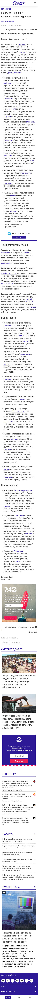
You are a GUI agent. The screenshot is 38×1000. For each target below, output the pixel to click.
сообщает (14, 439)
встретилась (8, 422)
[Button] (10, 29)
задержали (5, 253)
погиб (32, 161)
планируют (8, 477)
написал (23, 52)
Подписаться (19, 237)
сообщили (22, 44)
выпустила (8, 99)
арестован (22, 399)
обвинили (19, 336)
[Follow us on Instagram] (17, 981)
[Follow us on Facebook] (3, 981)
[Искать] (30, 997)
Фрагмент (20, 515)
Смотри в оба (11, 887)
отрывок (7, 506)
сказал (13, 195)
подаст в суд (25, 354)
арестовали (27, 253)
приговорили (26, 173)
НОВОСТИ (8, 834)
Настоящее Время (7, 21)
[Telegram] (19, 997)
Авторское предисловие (23, 490)
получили (7, 117)
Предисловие (19, 551)
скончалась (8, 155)
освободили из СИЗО (9, 273)
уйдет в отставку (18, 411)
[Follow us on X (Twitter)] (8, 981)
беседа (18, 561)
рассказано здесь (15, 73)
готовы (6, 469)
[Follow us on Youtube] (12, 981)
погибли (30, 299)
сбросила (12, 109)
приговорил (8, 379)
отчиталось (30, 122)
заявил (13, 211)
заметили (26, 341)
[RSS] (26, 981)
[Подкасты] (31, 981)
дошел (33, 307)
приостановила (9, 325)
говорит (7, 364)
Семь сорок (6, 9)
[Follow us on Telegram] (22, 981)
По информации (7, 284)
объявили (29, 302)
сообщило (7, 83)
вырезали (7, 449)
